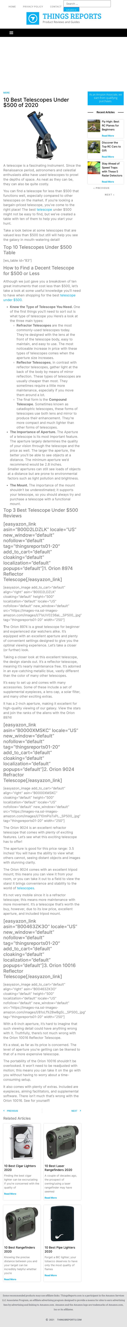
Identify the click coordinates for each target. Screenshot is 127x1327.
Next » (110, 194)
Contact (56, 6)
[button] (11, 33)
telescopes (25, 888)
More (6, 92)
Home (12, 6)
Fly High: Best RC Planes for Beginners (110, 125)
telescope (44, 210)
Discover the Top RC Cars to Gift (111, 146)
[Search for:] (87, 3)
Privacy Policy (33, 6)
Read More (10, 1193)
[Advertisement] (63, 62)
